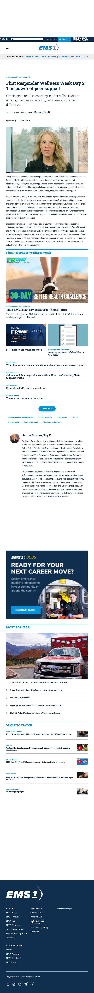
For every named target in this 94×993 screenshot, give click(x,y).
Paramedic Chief (31, 422)
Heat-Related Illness (14, 732)
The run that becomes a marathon (25, 398)
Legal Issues (62, 417)
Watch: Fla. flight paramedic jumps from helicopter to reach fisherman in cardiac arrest (38, 749)
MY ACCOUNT (64, 39)
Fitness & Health (12, 395)
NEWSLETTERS (52, 39)
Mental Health (11, 362)
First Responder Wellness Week (18, 77)
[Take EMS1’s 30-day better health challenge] (47, 280)
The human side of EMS (20, 698)
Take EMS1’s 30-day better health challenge (36, 310)
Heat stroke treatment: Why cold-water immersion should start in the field (38, 734)
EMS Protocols (11, 759)
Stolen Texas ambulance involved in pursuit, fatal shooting (36, 690)
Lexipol (75, 417)
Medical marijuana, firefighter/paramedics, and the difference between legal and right (39, 778)
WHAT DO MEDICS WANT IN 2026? (41, 56)
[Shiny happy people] (82, 791)
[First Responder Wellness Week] (26, 335)
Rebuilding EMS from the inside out (26, 388)
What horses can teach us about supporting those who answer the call (45, 365)
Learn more (47, 409)
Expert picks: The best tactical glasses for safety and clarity (36, 706)
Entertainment (11, 372)
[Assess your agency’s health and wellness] (68, 335)
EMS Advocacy (12, 385)
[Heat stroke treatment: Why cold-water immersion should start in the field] (82, 734)
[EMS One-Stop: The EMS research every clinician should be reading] (82, 761)
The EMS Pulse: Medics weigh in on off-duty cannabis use (35, 713)
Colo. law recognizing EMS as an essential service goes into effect (38, 683)
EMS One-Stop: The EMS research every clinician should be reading (35, 762)
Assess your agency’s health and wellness (66, 353)
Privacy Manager (64, 909)
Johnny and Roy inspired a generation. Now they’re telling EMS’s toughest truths (43, 376)
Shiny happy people (15, 792)
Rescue (9, 745)
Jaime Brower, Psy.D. (38, 112)
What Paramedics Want (52, 422)
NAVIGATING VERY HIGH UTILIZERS (74, 56)
